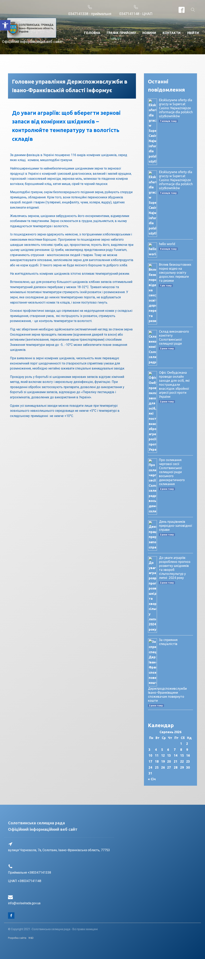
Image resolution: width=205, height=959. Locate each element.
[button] (5, 25)
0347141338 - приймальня (89, 14)
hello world (167, 244)
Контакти (172, 33)
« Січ (152, 779)
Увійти (193, 33)
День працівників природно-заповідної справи (175, 525)
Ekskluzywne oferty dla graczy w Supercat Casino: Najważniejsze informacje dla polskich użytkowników (176, 108)
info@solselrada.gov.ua (24, 903)
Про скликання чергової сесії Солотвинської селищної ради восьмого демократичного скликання (172, 472)
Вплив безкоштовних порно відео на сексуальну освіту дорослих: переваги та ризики (175, 272)
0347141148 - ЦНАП (135, 14)
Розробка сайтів (17, 938)
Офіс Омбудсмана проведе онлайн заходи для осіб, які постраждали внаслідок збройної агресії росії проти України (174, 384)
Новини (149, 33)
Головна (92, 33)
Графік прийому (121, 33)
